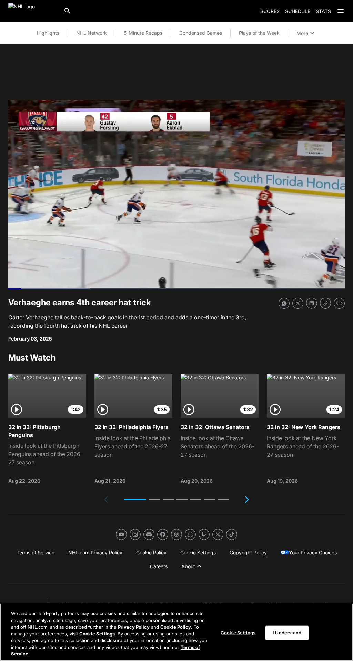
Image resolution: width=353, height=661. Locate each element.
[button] (135, 499)
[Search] (67, 11)
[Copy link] (325, 303)
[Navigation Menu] (340, 11)
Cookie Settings (97, 634)
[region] (176, 632)
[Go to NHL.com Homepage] (33, 11)
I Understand (287, 632)
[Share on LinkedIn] (311, 303)
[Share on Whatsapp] (284, 303)
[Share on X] (297, 303)
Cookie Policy (175, 627)
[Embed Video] (339, 303)
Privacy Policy (134, 627)
